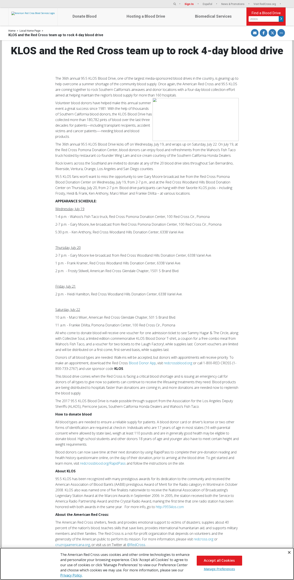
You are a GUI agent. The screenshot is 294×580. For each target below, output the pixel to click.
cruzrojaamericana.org (72, 544)
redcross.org (203, 539)
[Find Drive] (281, 19)
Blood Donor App (142, 363)
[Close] (289, 552)
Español (208, 4)
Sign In (189, 4)
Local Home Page (30, 30)
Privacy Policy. (71, 575)
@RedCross (136, 544)
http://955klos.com (170, 506)
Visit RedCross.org (265, 4)
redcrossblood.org (178, 363)
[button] (174, 4)
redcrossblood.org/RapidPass (103, 463)
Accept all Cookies (219, 560)
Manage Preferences (219, 569)
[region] (147, 564)
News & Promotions (233, 4)
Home (11, 30)
